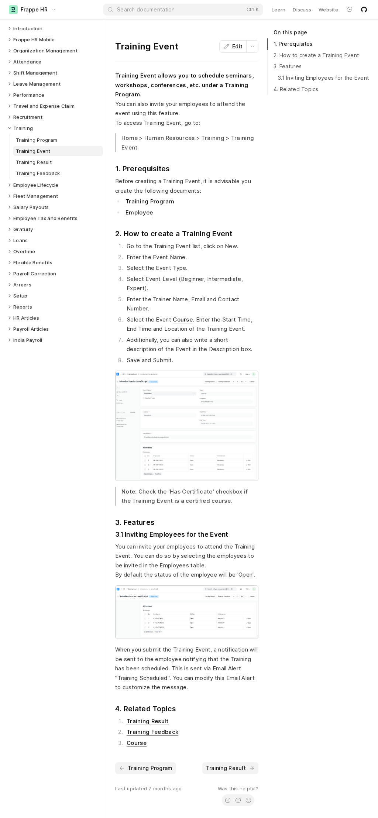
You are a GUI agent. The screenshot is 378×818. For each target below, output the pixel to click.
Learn (278, 10)
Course (183, 319)
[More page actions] (252, 46)
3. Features (288, 66)
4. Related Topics (296, 89)
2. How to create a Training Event (316, 55)
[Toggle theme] (349, 9)
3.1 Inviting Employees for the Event (323, 78)
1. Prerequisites (293, 44)
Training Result (148, 721)
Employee (139, 212)
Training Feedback (152, 731)
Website (328, 10)
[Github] (364, 9)
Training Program (150, 201)
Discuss (302, 10)
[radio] (228, 800)
